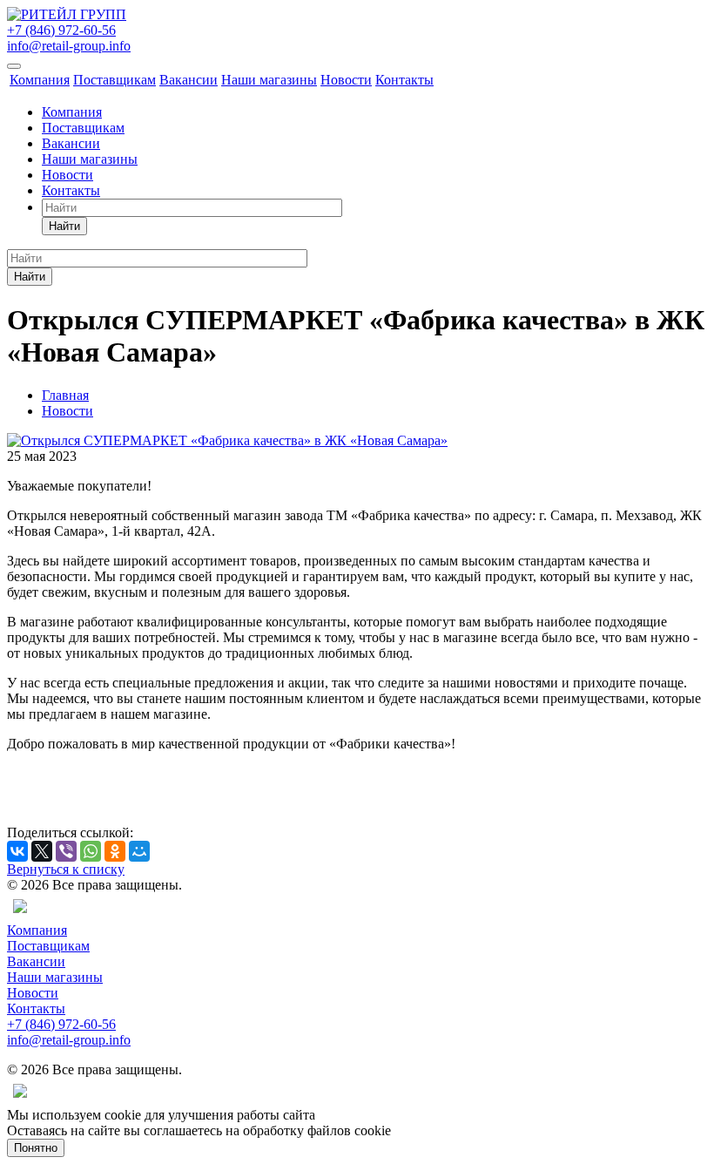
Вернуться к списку (66, 869)
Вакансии (188, 79)
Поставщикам (114, 79)
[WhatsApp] (90, 851)
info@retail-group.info (69, 45)
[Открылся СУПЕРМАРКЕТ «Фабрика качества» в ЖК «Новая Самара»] (227, 440)
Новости (346, 79)
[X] (41, 851)
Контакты (404, 79)
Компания (40, 79)
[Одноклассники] (114, 851)
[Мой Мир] (139, 851)
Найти (64, 226)
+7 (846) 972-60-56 (61, 30)
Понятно (35, 1147)
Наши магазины (269, 79)
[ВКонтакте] (17, 851)
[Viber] (66, 851)
